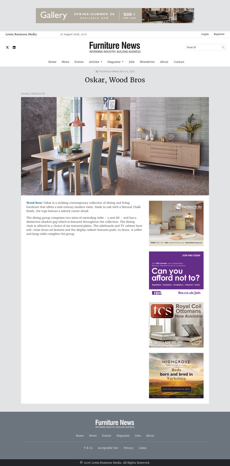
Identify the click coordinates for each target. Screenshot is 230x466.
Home (52, 61)
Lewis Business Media (21, 34)
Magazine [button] (114, 61)
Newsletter (147, 61)
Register (219, 34)
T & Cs (88, 448)
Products (38, 93)
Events (79, 61)
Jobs (132, 61)
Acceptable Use (108, 448)
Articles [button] (94, 61)
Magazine (123, 435)
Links (142, 448)
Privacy (128, 448)
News (65, 61)
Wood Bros (34, 203)
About (164, 61)
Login (205, 34)
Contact (179, 61)
